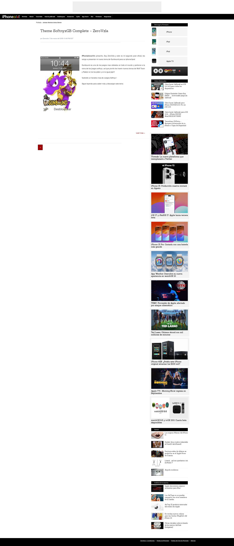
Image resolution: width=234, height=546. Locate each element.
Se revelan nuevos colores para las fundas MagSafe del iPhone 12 (176, 516)
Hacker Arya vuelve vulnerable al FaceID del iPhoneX (176, 443)
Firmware (99, 16)
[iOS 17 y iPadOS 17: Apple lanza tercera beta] (169, 212)
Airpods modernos (171, 470)
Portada (38, 22)
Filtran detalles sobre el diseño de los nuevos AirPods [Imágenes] (176, 525)
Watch (31, 16)
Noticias (24, 16)
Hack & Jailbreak (50, 16)
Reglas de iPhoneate (163, 540)
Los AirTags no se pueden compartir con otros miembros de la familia (176, 497)
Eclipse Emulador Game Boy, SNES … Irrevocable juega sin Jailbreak (176, 96)
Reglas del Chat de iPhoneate (180, 540)
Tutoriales (39, 16)
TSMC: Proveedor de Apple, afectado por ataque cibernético (168, 304)
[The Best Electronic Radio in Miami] (167, 71)
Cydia (78, 16)
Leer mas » (140, 133)
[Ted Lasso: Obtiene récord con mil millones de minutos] (169, 329)
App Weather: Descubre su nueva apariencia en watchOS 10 (166, 275)
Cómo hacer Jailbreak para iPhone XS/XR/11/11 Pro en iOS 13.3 (175, 105)
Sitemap (193, 540)
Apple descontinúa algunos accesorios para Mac (175, 487)
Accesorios (70, 16)
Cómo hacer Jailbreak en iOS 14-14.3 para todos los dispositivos (175, 86)
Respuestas (107, 16)
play (155, 70)
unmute (180, 71)
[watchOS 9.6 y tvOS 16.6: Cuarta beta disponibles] (169, 417)
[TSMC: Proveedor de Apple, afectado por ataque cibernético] (169, 300)
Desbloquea (61, 16)
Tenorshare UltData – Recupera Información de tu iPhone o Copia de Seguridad (175, 123)
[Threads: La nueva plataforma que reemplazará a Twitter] (169, 154)
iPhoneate (10, 16)
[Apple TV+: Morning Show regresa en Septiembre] (169, 388)
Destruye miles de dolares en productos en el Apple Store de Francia (175, 453)
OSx (92, 16)
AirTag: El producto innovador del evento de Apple (176, 506)
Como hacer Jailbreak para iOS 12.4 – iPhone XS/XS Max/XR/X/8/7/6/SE (176, 114)
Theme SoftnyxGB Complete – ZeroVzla (74, 31)
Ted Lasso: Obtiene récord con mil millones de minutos (167, 333)
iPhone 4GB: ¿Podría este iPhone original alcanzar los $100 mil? (166, 363)
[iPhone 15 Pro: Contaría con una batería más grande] (169, 241)
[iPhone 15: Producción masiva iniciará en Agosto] (169, 183)
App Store (85, 16)
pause (160, 70)
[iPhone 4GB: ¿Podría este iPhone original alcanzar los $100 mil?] (169, 359)
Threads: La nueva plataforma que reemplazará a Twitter (167, 157)
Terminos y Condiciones (147, 540)
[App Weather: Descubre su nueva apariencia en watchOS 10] (169, 271)
